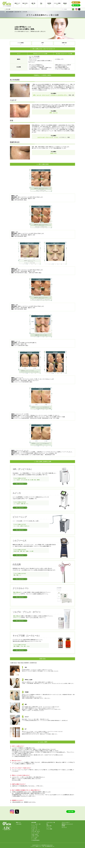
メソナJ (56, 137)
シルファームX (40, 137)
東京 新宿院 (19, 824)
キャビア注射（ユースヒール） (27, 635)
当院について (18, 822)
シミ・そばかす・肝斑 (36, 824)
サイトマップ (64, 827)
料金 (47, 824)
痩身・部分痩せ (35, 834)
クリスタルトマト (21, 588)
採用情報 (63, 825)
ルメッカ (39, 95)
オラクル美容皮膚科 (9, 11)
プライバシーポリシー (66, 822)
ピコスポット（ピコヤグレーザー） (59, 95)
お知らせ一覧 (48, 825)
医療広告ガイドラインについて (67, 824)
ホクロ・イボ (34, 825)
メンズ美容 (34, 838)
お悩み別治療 (33, 822)
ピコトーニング (45, 95)
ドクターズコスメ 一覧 (50, 822)
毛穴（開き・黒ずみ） (36, 831)
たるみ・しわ (34, 828)
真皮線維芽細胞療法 (36, 840)
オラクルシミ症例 (16, 779)
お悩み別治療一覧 (18, 11)
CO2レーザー (53, 153)
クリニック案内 (49, 828)
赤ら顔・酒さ (34, 827)
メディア (49, 827)
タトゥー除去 (34, 837)
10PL (34, 95)
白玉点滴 (17, 564)
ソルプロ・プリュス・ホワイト (27, 612)
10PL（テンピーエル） (23, 469)
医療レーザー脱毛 (35, 835)
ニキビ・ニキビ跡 (35, 832)
